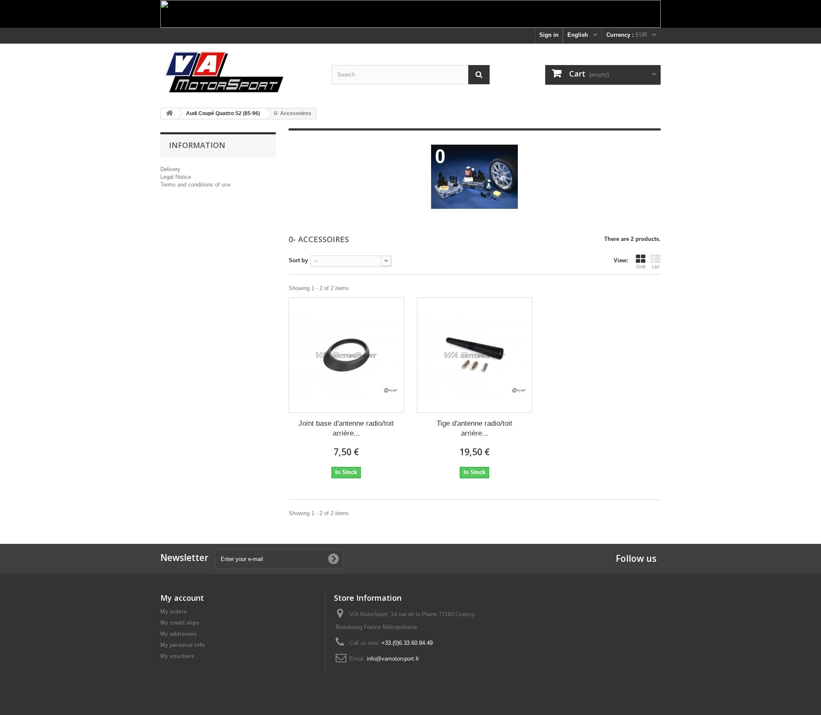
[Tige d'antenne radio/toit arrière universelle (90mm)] (474, 355)
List (655, 266)
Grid (640, 266)
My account (182, 598)
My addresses (178, 634)
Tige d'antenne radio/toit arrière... (474, 428)
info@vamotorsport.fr (393, 659)
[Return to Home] (169, 113)
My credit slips (179, 623)
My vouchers (177, 656)
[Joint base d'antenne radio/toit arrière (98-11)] (346, 355)
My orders (173, 611)
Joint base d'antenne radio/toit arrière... (346, 428)
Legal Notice (175, 177)
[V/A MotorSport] (239, 72)
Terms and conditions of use (195, 184)
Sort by (298, 260)
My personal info (182, 645)
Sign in (548, 35)
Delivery (170, 169)
